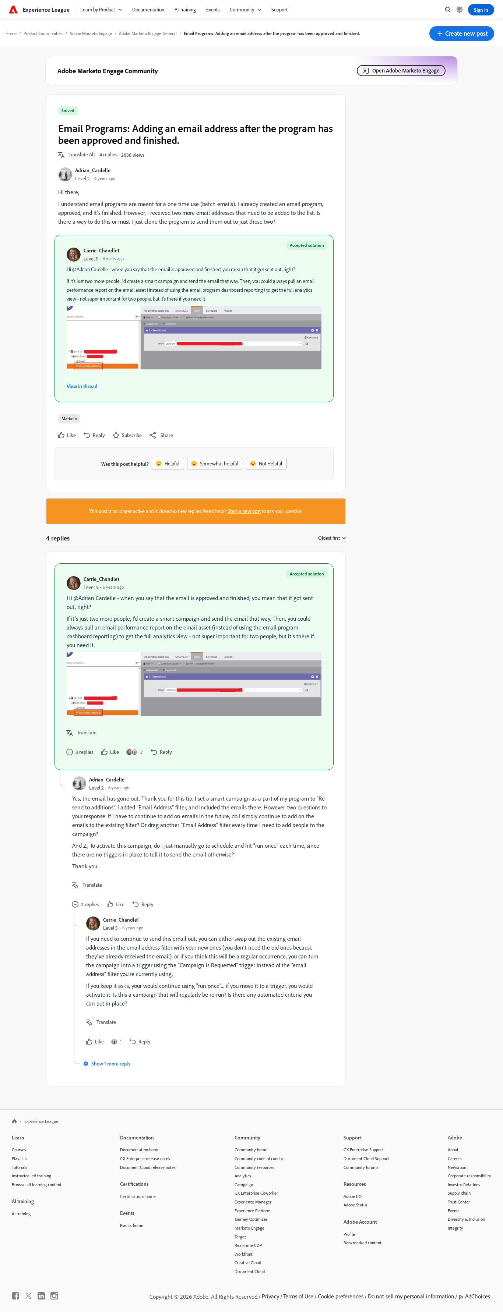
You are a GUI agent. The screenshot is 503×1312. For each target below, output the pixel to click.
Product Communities (43, 33)
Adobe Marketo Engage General (148, 33)
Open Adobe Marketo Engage (406, 70)
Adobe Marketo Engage (91, 33)
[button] (461, 33)
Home (11, 33)
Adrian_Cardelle (92, 170)
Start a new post (244, 511)
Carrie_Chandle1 (101, 250)
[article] (194, 666)
